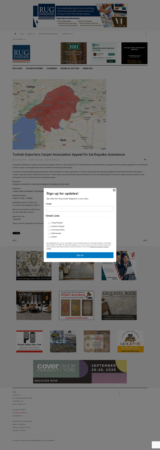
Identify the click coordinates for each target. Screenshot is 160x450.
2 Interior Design (57, 226)
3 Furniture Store (58, 229)
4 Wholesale (56, 233)
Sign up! (80, 255)
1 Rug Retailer (57, 222)
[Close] (114, 190)
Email (49, 204)
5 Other (54, 236)
